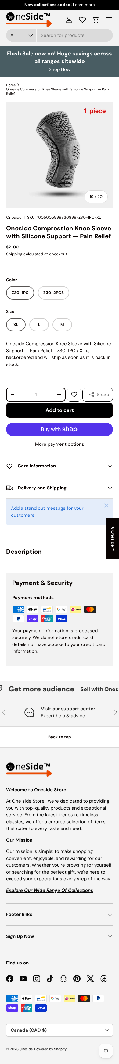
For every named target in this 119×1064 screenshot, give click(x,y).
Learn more (84, 4)
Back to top (59, 736)
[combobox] (59, 35)
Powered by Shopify (50, 1049)
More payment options (59, 444)
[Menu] (109, 20)
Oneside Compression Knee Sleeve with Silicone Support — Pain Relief (57, 91)
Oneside (13, 217)
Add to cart (59, 410)
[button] (96, 20)
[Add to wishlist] (74, 395)
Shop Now (59, 69)
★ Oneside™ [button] (112, 538)
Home (11, 85)
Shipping (14, 254)
